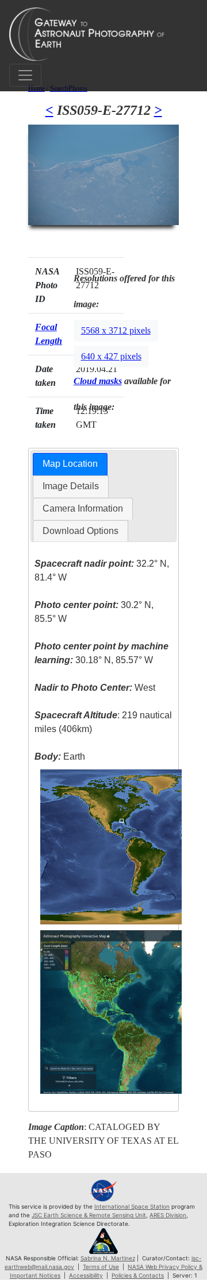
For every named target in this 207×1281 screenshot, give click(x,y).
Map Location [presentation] (70, 464)
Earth (59, 756)
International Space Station (132, 1206)
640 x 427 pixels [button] (111, 356)
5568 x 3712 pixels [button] (116, 330)
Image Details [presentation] (71, 486)
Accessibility (86, 1275)
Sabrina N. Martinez (107, 1258)
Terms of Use (101, 1266)
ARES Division (168, 1215)
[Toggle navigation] (25, 75)
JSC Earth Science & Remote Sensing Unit (89, 1215)
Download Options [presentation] (80, 531)
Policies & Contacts (138, 1275)
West (94, 687)
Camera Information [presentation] (83, 508)
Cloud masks (98, 381)
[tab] (70, 464)
